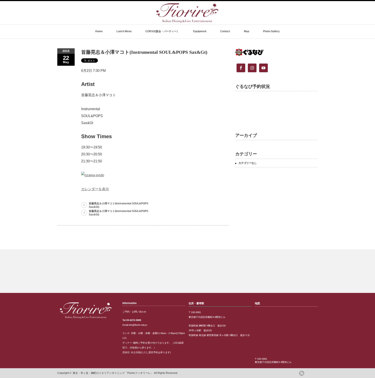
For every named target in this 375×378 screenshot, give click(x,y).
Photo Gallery (271, 31)
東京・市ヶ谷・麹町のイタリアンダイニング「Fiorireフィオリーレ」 (113, 373)
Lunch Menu (124, 31)
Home (99, 31)
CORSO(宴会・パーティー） (162, 31)
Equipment (199, 31)
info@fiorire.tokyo (138, 325)
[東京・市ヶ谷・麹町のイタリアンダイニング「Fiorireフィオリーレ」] (187, 21)
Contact (225, 31)
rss (301, 373)
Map (246, 31)
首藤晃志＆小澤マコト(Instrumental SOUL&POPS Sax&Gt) (118, 205)
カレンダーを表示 (95, 189)
